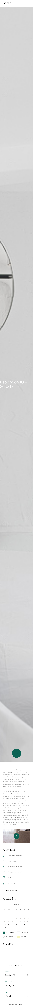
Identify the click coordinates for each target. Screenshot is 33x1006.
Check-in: (8, 971)
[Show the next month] (29, 904)
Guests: (7, 992)
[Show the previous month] (4, 904)
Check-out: (8, 981)
